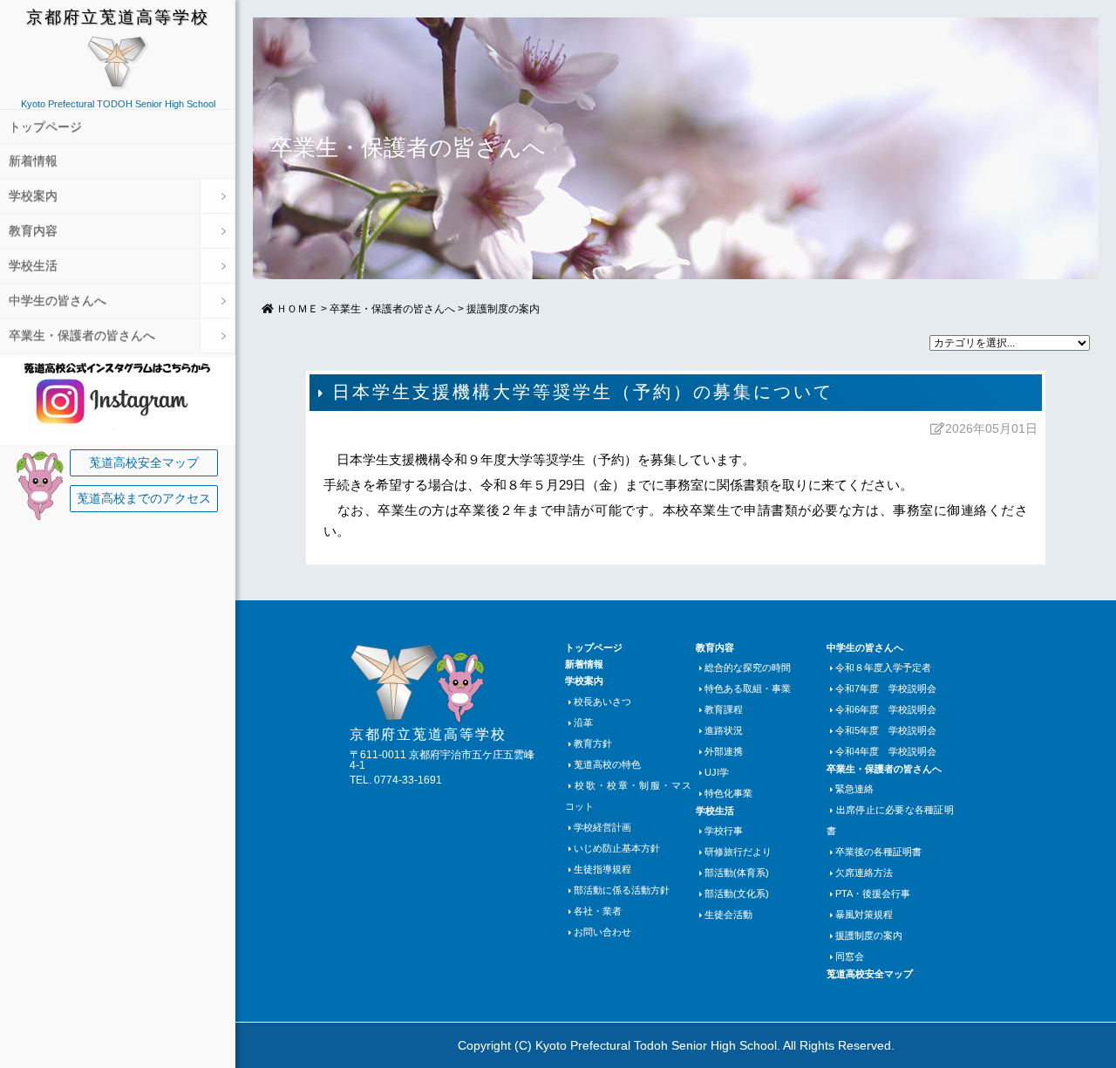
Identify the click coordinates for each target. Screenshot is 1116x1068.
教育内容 (33, 230)
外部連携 (723, 751)
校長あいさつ (602, 701)
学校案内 (33, 195)
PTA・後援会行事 (872, 893)
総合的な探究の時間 (747, 667)
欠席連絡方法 (864, 872)
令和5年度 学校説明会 (885, 730)
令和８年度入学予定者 (883, 667)
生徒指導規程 (602, 869)
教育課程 (723, 709)
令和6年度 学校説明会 (885, 709)
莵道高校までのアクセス (144, 498)
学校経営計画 (602, 827)
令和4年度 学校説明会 (885, 751)
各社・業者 (598, 911)
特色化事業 (728, 793)
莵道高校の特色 (607, 764)
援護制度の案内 (503, 309)
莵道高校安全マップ (144, 462)
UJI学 (716, 772)
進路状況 (723, 730)
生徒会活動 (728, 914)
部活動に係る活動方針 (622, 890)
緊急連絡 (854, 789)
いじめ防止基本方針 (617, 848)
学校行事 (723, 830)
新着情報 (33, 161)
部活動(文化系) (736, 893)
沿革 (583, 722)
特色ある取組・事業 (747, 688)
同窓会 (849, 956)
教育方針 (593, 743)
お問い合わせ (602, 932)
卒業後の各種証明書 (878, 851)
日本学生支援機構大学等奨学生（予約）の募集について (583, 391)
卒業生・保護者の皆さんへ (82, 335)
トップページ (45, 127)
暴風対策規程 (864, 914)
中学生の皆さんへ (57, 300)
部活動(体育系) (736, 872)
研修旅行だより (738, 851)
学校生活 (33, 265)
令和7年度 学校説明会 (885, 688)
